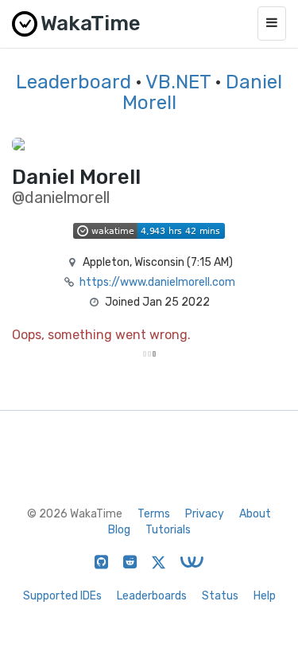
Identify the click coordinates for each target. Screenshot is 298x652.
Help (264, 596)
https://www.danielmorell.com (157, 282)
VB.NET (178, 82)
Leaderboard (73, 82)
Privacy (204, 514)
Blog (119, 530)
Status (220, 596)
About (255, 514)
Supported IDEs (62, 596)
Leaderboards (152, 596)
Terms (153, 514)
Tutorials (168, 530)
